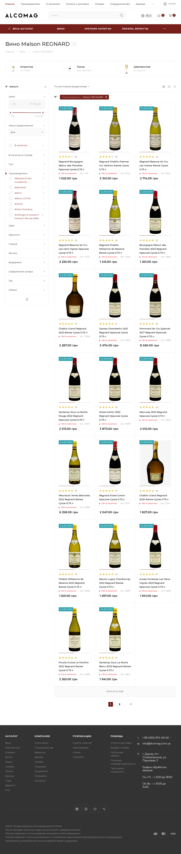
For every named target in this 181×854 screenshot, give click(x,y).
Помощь (117, 736)
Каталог (11, 736)
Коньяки (10, 752)
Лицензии (40, 766)
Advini (18, 193)
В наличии (20, 145)
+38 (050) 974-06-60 (155, 737)
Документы (41, 771)
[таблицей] (174, 86)
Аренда (39, 757)
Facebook (77, 809)
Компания (42, 736)
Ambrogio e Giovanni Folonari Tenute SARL (26, 217)
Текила (9, 771)
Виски (8, 757)
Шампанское (12, 747)
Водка (8, 762)
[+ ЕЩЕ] (165, 29)
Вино (8, 743)
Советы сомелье (82, 743)
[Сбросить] (26, 299)
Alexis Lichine (22, 198)
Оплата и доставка (121, 743)
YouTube (95, 809)
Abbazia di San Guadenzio (23, 180)
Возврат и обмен (120, 747)
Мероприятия (80, 747)
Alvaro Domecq (23, 209)
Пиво (8, 780)
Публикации (82, 736)
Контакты (40, 780)
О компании (41, 743)
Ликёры (9, 766)
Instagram (86, 809)
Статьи (76, 752)
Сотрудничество (44, 747)
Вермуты (10, 785)
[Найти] (121, 15)
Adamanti (20, 187)
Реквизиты (41, 776)
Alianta (18, 204)
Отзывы (39, 762)
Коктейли (78, 757)
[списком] (169, 86)
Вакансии (40, 752)
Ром (7, 790)
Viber (104, 809)
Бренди (9, 776)
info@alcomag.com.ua (156, 743)
